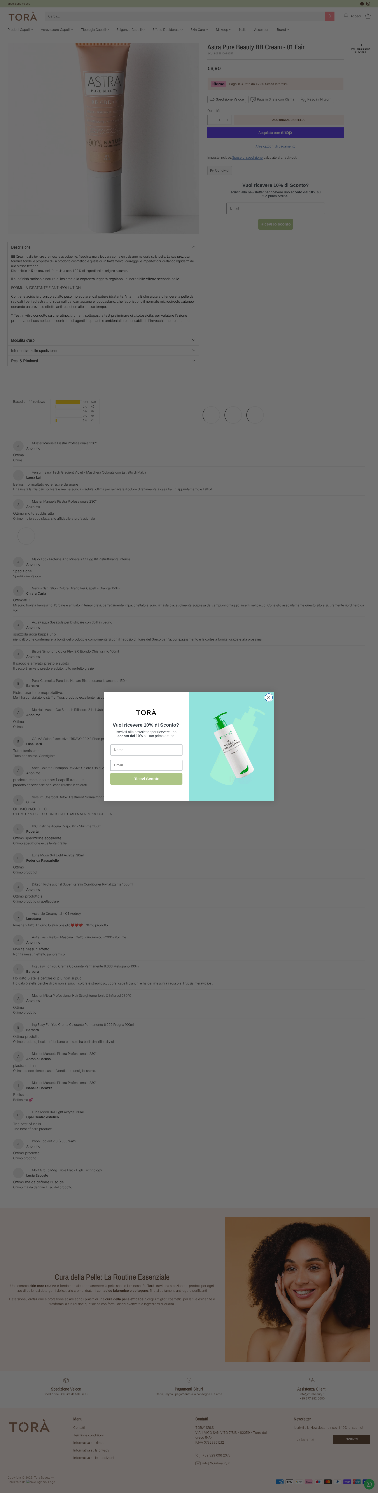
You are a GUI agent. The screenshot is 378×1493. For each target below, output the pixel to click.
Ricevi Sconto (146, 779)
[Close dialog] (269, 697)
